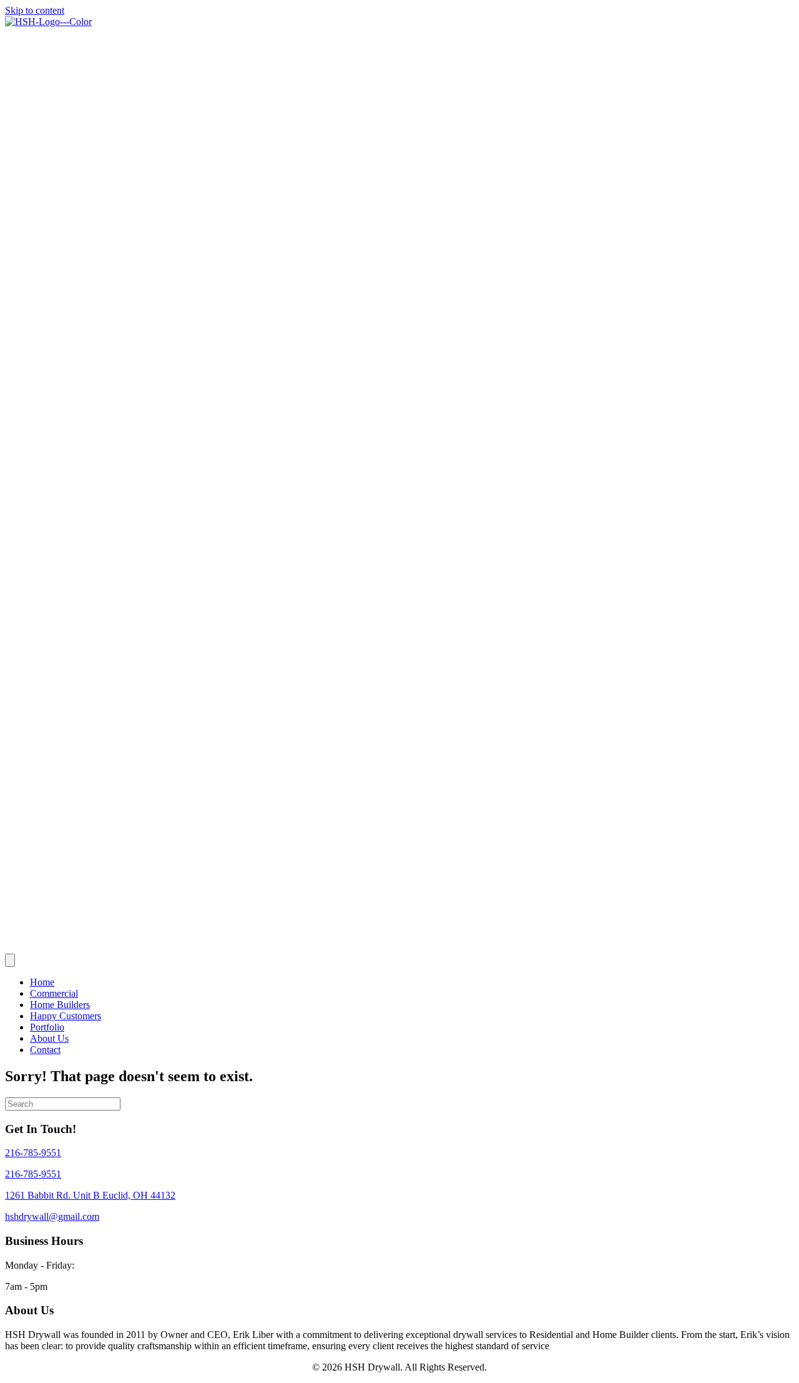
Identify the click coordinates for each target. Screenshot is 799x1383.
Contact (45, 1049)
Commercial (54, 993)
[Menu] (10, 960)
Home (42, 982)
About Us (49, 1038)
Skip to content (34, 10)
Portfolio (47, 1027)
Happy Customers (65, 1016)
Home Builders (60, 1004)
